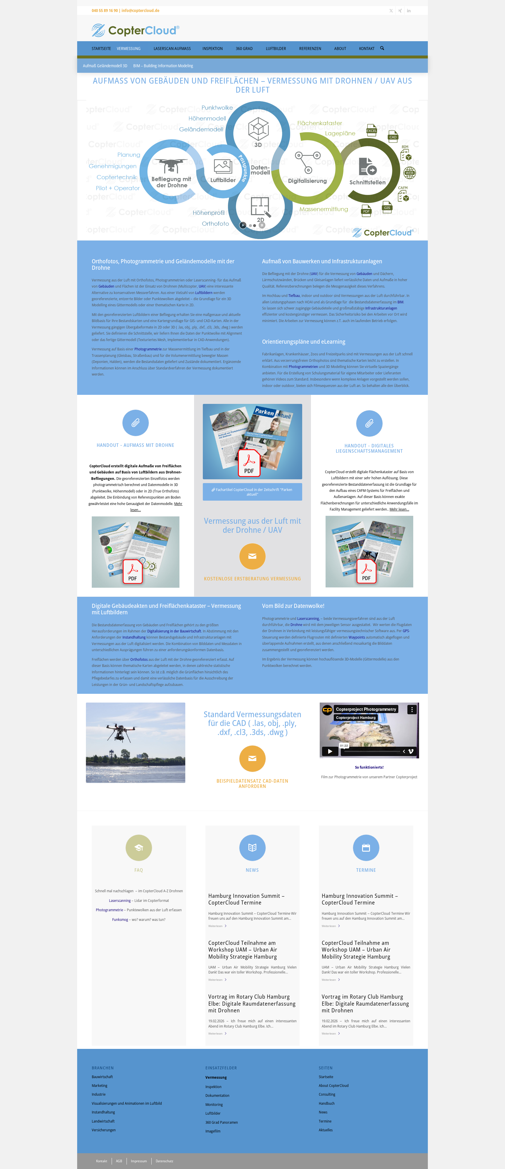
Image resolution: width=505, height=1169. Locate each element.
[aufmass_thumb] (135, 552)
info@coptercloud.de (140, 10)
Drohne (296, 624)
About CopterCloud (334, 1085)
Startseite (326, 1076)
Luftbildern (204, 292)
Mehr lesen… (399, 509)
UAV (202, 286)
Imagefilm (212, 1131)
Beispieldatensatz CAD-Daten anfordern (252, 783)
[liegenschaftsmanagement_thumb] (369, 551)
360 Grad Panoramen (221, 1122)
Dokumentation (217, 1095)
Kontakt (101, 1160)
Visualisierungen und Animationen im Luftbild (127, 1103)
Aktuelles (326, 1129)
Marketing (99, 1085)
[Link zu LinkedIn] (408, 10)
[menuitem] (382, 46)
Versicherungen (104, 1129)
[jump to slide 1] (250, 226)
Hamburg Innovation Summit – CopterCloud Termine (246, 899)
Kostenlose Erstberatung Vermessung (252, 578)
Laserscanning (120, 900)
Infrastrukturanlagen (381, 308)
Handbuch (327, 1103)
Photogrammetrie (148, 349)
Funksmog (120, 919)
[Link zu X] (391, 10)
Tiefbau (294, 295)
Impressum (139, 1160)
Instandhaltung (134, 637)
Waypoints (357, 637)
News (323, 1112)
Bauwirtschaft (102, 1076)
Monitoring (214, 1104)
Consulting (327, 1094)
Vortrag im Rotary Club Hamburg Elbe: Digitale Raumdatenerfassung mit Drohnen (252, 1003)
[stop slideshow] (262, 225)
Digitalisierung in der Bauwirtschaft (174, 631)
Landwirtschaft (103, 1121)
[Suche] (382, 48)
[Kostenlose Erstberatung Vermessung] (252, 556)
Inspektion (213, 1086)
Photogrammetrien (304, 366)
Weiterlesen (215, 926)
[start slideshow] (243, 225)
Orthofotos (139, 659)
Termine (325, 1121)
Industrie (99, 1094)
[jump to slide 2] (254, 226)
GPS (406, 630)
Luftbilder (213, 1113)
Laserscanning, (309, 618)
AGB (119, 1160)
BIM (400, 302)
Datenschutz (164, 1160)
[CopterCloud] (135, 28)
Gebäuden (106, 286)
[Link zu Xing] (400, 10)
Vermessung (216, 1077)
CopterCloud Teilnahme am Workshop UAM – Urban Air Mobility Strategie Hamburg (242, 949)
